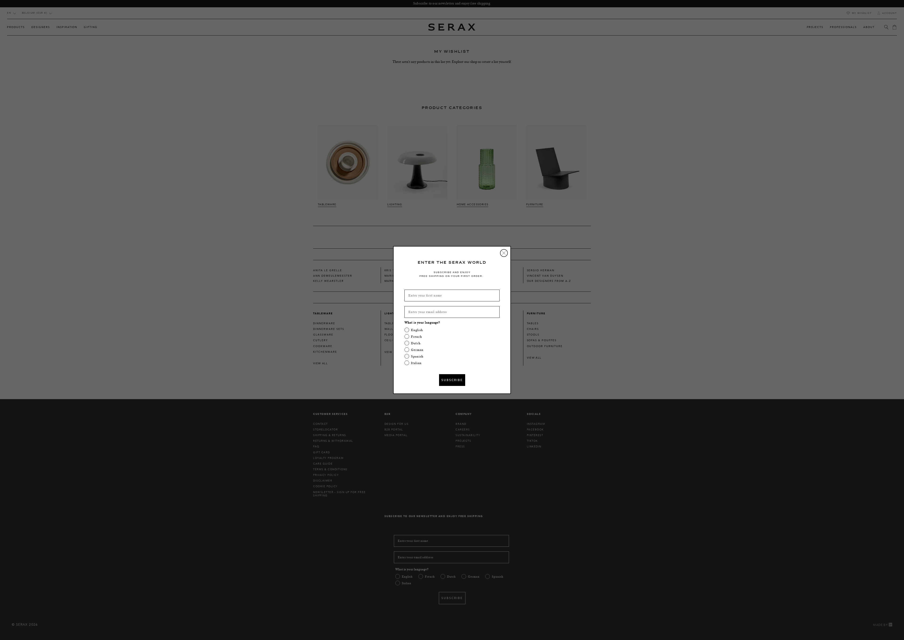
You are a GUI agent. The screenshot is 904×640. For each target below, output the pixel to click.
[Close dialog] (504, 253)
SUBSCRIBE (452, 380)
